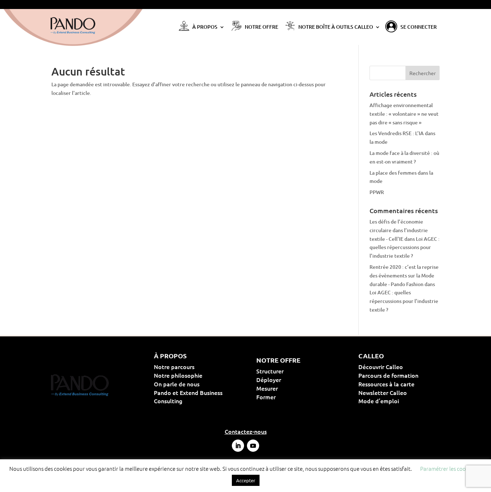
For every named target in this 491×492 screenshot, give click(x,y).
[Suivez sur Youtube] (253, 446)
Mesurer (290, 388)
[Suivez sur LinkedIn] (238, 446)
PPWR (377, 192)
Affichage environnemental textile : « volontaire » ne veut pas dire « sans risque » (404, 114)
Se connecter (418, 27)
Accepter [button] (245, 480)
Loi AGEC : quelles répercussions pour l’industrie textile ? (405, 247)
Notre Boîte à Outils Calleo (335, 27)
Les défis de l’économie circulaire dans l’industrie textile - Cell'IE (399, 230)
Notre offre (261, 27)
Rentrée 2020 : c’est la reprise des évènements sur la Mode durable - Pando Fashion (404, 275)
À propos (204, 27)
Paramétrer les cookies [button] (447, 468)
